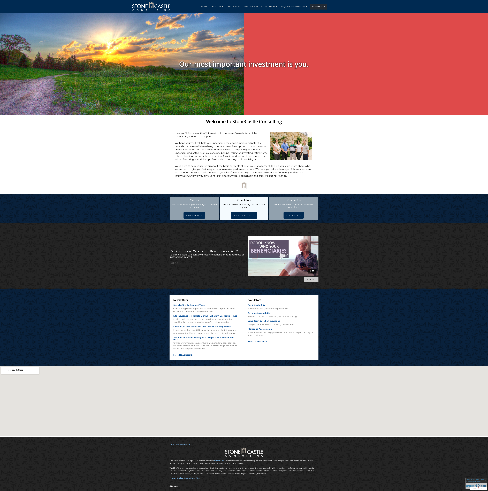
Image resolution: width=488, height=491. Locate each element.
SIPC (222, 460)
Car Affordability (256, 305)
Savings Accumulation (259, 313)
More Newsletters (183, 355)
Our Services (234, 6)
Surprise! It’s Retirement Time (189, 305)
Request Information (293, 6)
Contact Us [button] (292, 215)
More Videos (176, 263)
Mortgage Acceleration (260, 329)
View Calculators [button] (242, 215)
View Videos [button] (193, 215)
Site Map (174, 486)
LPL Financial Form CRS (181, 444)
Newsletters (180, 300)
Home (204, 6)
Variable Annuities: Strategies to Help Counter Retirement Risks (203, 338)
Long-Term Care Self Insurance (264, 321)
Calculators (254, 300)
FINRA (217, 460)
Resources (250, 6)
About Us (216, 6)
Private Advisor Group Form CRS (185, 478)
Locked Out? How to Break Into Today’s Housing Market (202, 326)
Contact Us (318, 6)
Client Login (268, 6)
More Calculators (257, 341)
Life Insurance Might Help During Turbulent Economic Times (205, 316)
